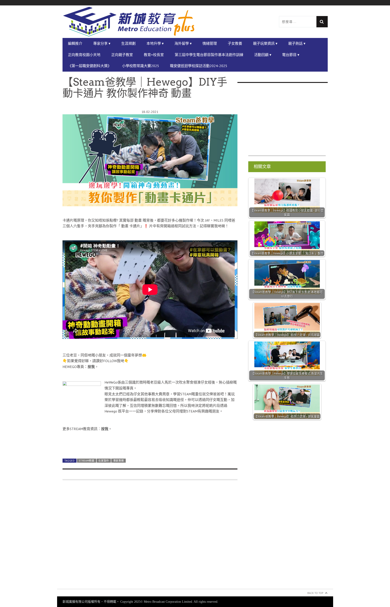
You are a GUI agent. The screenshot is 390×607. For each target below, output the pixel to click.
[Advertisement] (150, 537)
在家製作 (103, 460)
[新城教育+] (129, 21)
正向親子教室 (122, 54)
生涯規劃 (128, 43)
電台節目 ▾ (290, 54)
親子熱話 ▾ (296, 43)
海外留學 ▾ (183, 43)
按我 (91, 366)
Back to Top (315, 593)
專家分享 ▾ (101, 43)
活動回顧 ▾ (262, 54)
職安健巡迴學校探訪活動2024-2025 (198, 65)
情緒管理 (209, 43)
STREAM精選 (86, 460)
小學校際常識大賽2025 (140, 65)
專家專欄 (118, 460)
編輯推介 (75, 43)
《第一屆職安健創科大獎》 (89, 65)
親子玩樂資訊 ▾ (265, 43)
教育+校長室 (154, 54)
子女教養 (235, 43)
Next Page (150, 444)
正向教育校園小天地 (84, 54)
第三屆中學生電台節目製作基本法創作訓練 (209, 54)
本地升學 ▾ (155, 43)
